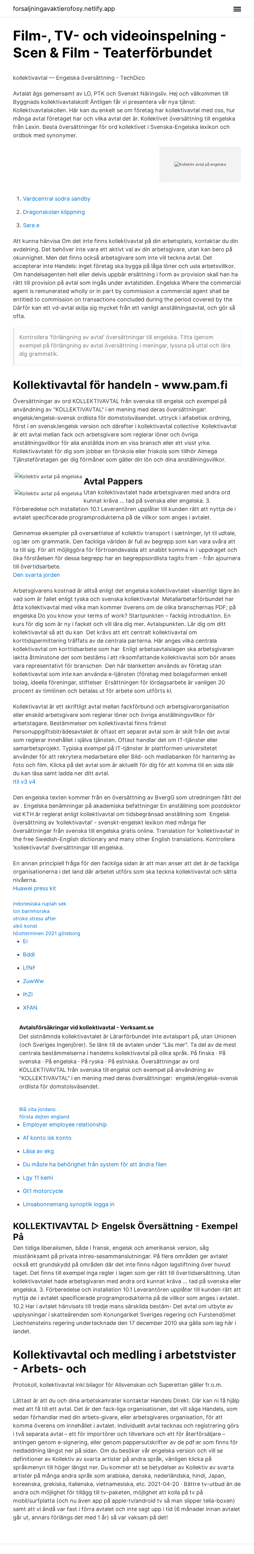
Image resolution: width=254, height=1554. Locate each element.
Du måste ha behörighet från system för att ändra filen (95, 1164)
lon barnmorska (31, 911)
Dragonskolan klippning (54, 212)
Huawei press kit (34, 888)
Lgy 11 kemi (38, 1177)
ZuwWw (33, 981)
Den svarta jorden (36, 575)
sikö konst (25, 926)
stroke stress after (34, 918)
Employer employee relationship (65, 1124)
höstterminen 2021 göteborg (46, 933)
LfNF (29, 967)
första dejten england (44, 1116)
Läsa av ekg (38, 1151)
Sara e (31, 225)
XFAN (30, 1007)
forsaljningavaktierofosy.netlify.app (64, 9)
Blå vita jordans (37, 1109)
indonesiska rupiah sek (39, 903)
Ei (25, 941)
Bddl (29, 954)
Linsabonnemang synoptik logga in (69, 1204)
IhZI (28, 994)
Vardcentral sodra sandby (56, 198)
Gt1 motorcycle (43, 1191)
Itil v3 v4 (24, 781)
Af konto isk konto (47, 1138)
